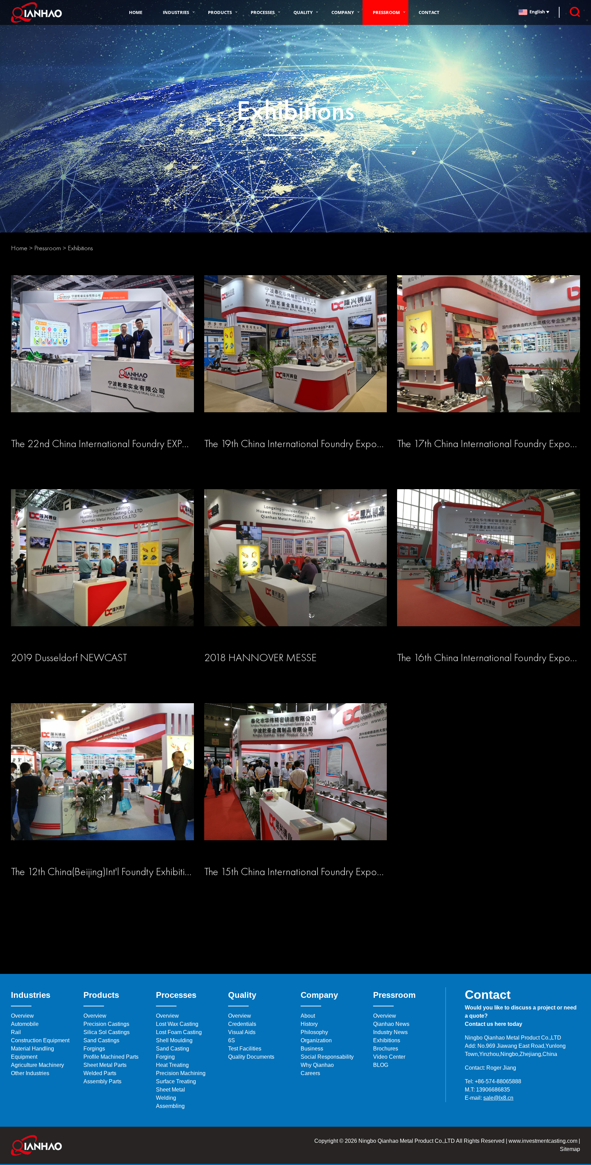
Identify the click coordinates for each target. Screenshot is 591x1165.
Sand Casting (172, 1049)
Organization (316, 1040)
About (308, 1016)
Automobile (25, 1024)
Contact (429, 12)
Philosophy (314, 1032)
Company (342, 12)
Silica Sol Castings (106, 1032)
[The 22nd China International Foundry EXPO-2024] (102, 353)
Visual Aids (241, 1032)
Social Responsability (327, 1057)
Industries (176, 12)
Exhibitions (80, 247)
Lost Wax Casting (177, 1024)
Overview (22, 1016)
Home (135, 12)
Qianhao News (391, 1024)
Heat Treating (172, 1065)
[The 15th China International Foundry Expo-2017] (295, 781)
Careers (310, 1073)
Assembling (170, 1106)
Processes (263, 12)
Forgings (94, 1049)
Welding (166, 1098)
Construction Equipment (40, 1040)
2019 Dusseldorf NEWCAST (69, 658)
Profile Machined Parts (111, 1057)
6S (231, 1040)
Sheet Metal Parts (105, 1065)
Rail (16, 1032)
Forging (165, 1057)
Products (220, 12)
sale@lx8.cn (498, 1098)
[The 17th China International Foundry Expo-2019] (488, 353)
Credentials (242, 1024)
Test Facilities (244, 1049)
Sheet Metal (170, 1090)
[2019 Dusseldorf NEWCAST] (102, 567)
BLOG (380, 1065)
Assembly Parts (102, 1081)
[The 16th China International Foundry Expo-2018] (488, 567)
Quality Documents (251, 1057)
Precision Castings (106, 1024)
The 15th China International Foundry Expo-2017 (303, 872)
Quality (303, 12)
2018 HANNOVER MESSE (260, 658)
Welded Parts (99, 1073)
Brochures (385, 1049)
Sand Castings (101, 1040)
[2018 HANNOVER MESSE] (295, 567)
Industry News (390, 1032)
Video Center (389, 1057)
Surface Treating (176, 1081)
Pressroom (386, 12)
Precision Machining (181, 1073)
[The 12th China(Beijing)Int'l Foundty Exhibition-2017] (102, 781)
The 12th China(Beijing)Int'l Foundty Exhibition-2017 (116, 872)
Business (312, 1049)
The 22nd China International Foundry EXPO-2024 (114, 444)
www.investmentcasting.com (543, 1141)
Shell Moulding (174, 1040)
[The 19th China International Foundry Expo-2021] (295, 353)
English (537, 12)
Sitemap (570, 1149)
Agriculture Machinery (37, 1065)
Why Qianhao (317, 1065)
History (309, 1024)
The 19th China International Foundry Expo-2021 (303, 444)
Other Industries (30, 1073)
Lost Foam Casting (179, 1032)
